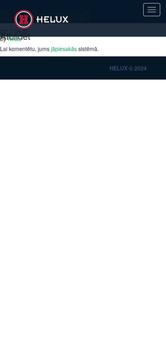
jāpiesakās (64, 49)
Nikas (14, 38)
